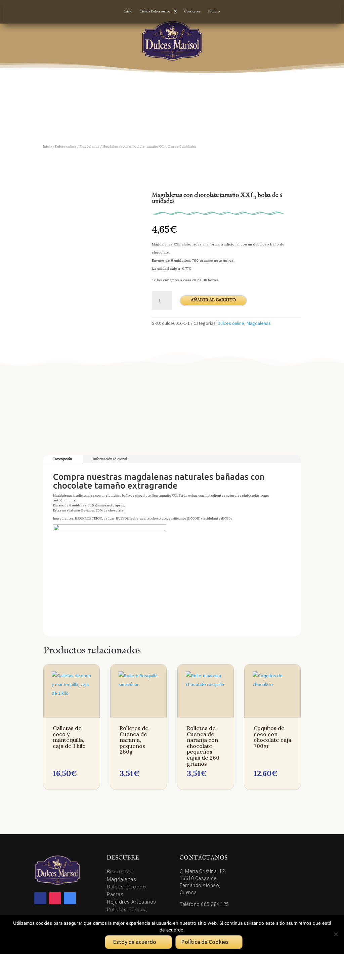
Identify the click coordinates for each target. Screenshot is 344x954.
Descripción (62, 459)
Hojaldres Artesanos (131, 902)
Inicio (128, 11)
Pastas (115, 894)
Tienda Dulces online (155, 11)
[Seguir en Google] (70, 898)
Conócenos (192, 11)
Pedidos (214, 11)
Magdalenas (89, 147)
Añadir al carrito (213, 300)
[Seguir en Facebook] (40, 898)
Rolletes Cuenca (127, 910)
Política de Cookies (205, 942)
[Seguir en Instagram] (55, 898)
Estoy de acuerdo (134, 942)
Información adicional (109, 459)
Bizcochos (120, 872)
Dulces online (65, 147)
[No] (335, 934)
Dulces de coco (126, 887)
